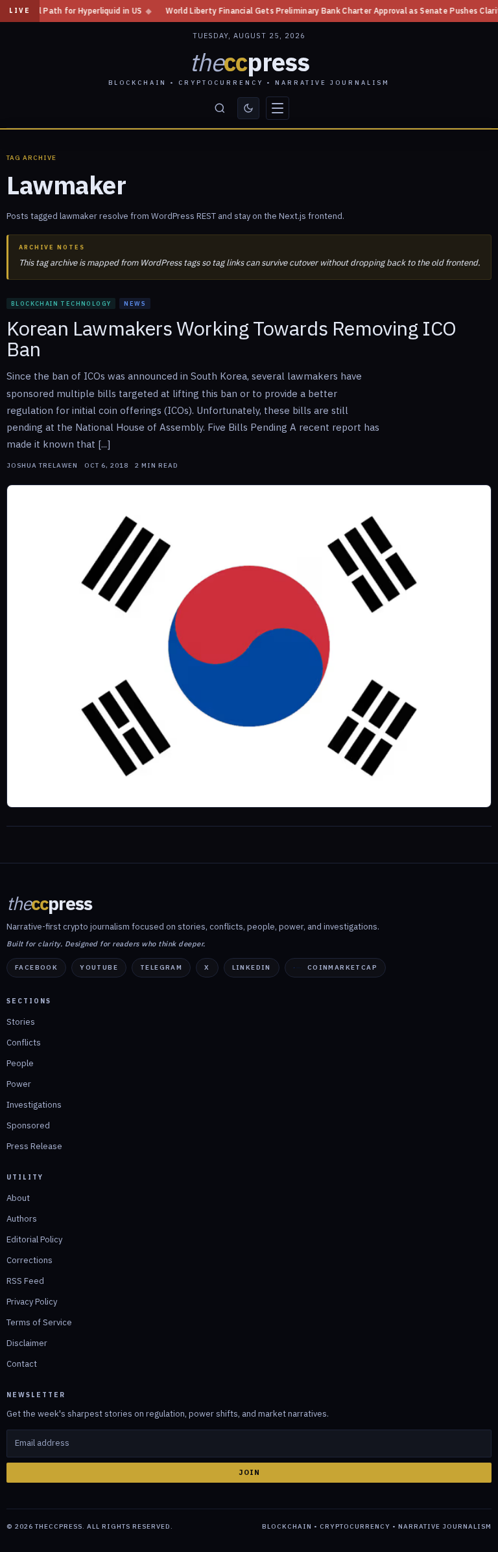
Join (249, 1472)
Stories (20, 1021)
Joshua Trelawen (42, 465)
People (20, 1063)
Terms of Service (39, 1322)
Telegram (161, 967)
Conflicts (23, 1042)
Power (18, 1084)
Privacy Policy (31, 1301)
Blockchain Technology (61, 303)
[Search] (220, 108)
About (18, 1198)
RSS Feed (25, 1280)
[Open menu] (277, 108)
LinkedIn (251, 967)
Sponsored (28, 1125)
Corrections (29, 1260)
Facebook (36, 967)
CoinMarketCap (342, 967)
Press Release (34, 1146)
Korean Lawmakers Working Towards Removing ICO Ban (231, 338)
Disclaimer (26, 1343)
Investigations (34, 1104)
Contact (21, 1363)
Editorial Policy (34, 1239)
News (135, 303)
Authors (21, 1218)
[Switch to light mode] (248, 108)
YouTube (99, 967)
